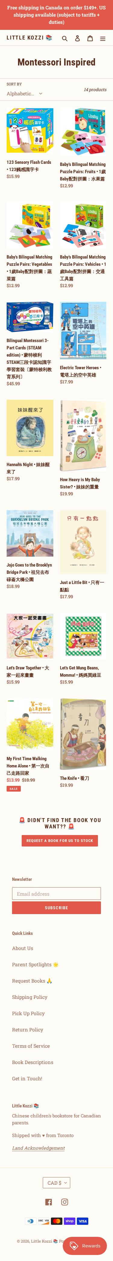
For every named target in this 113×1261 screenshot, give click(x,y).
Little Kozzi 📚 (30, 37)
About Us (22, 948)
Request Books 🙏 (32, 980)
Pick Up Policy (28, 1013)
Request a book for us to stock (60, 840)
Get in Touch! (27, 1078)
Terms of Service (31, 1046)
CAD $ (54, 1183)
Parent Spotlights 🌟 (35, 964)
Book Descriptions (32, 1062)
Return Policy (27, 1029)
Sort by (14, 83)
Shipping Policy (29, 997)
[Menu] (102, 37)
